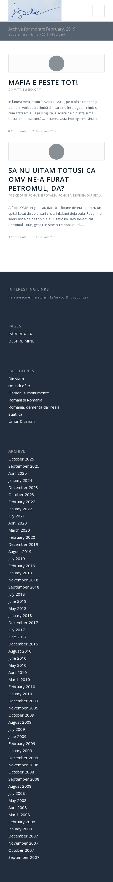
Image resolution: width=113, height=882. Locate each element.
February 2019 (21, 565)
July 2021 (16, 515)
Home (34, 34)
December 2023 (23, 487)
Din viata (15, 89)
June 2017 (17, 636)
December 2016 (23, 643)
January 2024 (20, 480)
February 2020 (21, 537)
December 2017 (23, 622)
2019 (45, 34)
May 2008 (17, 800)
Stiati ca (15, 414)
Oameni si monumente (28, 392)
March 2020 (19, 530)
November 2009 (23, 707)
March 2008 (19, 814)
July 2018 (16, 594)
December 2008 (23, 757)
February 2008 (21, 821)
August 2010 (20, 651)
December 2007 (23, 836)
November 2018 (23, 579)
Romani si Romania (42, 195)
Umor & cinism (21, 421)
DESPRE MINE (21, 341)
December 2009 (23, 700)
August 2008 (20, 786)
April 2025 (17, 473)
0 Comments (17, 131)
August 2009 (20, 722)
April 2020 (17, 523)
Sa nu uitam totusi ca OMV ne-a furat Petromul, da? (52, 179)
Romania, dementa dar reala (80, 195)
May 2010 (17, 665)
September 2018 (23, 587)
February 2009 (21, 743)
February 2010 (21, 686)
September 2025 (23, 466)
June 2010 (17, 658)
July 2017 (16, 629)
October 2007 (21, 850)
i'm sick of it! (32, 89)
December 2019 (23, 544)
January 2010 (20, 693)
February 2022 (21, 501)
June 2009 (17, 736)
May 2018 (17, 608)
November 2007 (23, 843)
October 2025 (21, 459)
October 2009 (21, 715)
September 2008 (23, 779)
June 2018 (17, 601)
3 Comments (17, 237)
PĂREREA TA (20, 333)
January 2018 (20, 615)
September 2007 (23, 857)
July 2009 (16, 729)
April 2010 (17, 672)
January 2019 (20, 572)
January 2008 (20, 828)
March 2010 (19, 679)
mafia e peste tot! (43, 82)
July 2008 (16, 793)
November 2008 (23, 764)
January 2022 (20, 508)
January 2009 (20, 750)
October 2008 (21, 772)
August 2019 (20, 551)
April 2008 (17, 807)
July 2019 (16, 558)
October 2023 (21, 494)
